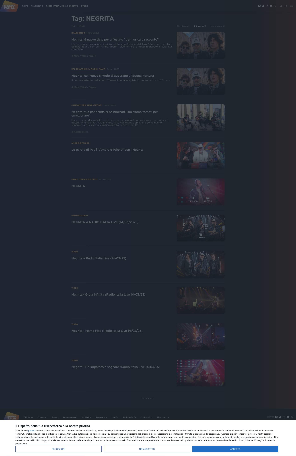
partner (31, 430)
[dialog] (148, 438)
